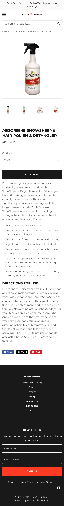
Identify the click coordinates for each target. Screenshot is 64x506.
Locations (32, 405)
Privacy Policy (25, 482)
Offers (32, 387)
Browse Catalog (32, 382)
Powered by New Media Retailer (31, 500)
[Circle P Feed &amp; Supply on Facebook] (58, 488)
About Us (32, 401)
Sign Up (32, 471)
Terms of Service (45, 482)
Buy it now (32, 174)
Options (7, 153)
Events (32, 392)
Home (5, 31)
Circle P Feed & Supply (35, 497)
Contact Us (32, 410)
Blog (32, 396)
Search (11, 482)
